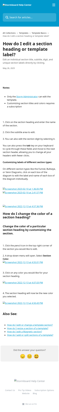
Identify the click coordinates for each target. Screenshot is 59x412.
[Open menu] (53, 5)
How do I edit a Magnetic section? (24, 331)
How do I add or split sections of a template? (30, 335)
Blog (35, 393)
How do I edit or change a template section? (30, 324)
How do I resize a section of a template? (27, 328)
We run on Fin (31, 404)
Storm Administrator (27, 96)
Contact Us (10, 390)
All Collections (9, 33)
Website (26, 393)
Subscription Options (44, 390)
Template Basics (39, 33)
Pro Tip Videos (24, 390)
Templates (23, 33)
